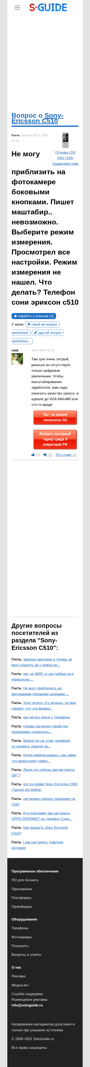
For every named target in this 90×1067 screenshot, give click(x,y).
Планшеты (20, 946)
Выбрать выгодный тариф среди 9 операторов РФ (55, 439)
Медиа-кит (20, 985)
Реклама (18, 976)
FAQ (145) (65, 158)
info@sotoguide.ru (27, 1005)
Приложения (22, 889)
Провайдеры (22, 907)
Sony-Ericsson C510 (37, 118)
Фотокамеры (22, 937)
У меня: (18, 324)
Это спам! (66, 455)
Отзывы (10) (65, 152)
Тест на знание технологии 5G (55, 417)
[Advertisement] (45, 61)
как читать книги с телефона (46, 717)
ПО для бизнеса (25, 880)
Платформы (21, 898)
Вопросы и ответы (26, 955)
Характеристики (65, 164)
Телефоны (20, 928)
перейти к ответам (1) (35, 316)
